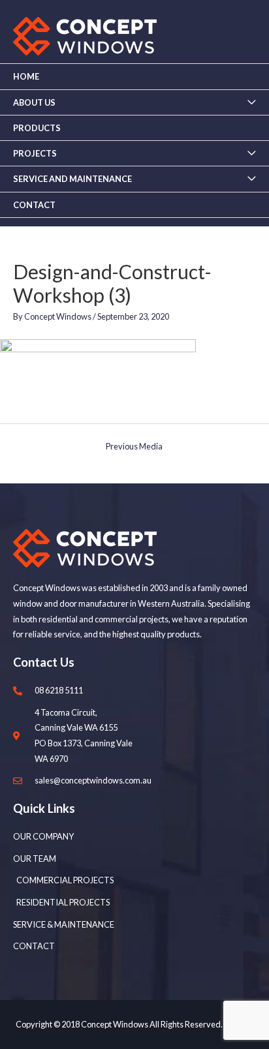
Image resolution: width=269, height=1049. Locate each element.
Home (26, 76)
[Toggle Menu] (251, 102)
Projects (35, 153)
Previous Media (134, 446)
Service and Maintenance (72, 179)
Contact (34, 205)
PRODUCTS (37, 128)
